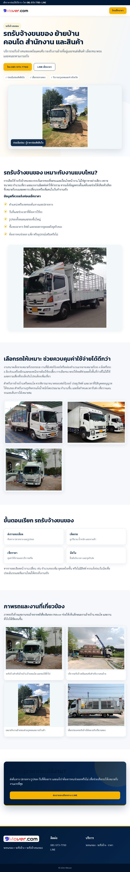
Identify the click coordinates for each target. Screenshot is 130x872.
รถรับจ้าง (101, 845)
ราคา (110, 845)
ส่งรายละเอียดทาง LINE (65, 795)
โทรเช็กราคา (118, 10)
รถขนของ (90, 845)
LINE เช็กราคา (44, 67)
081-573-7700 (33, 2)
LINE (44, 2)
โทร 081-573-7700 (17, 67)
